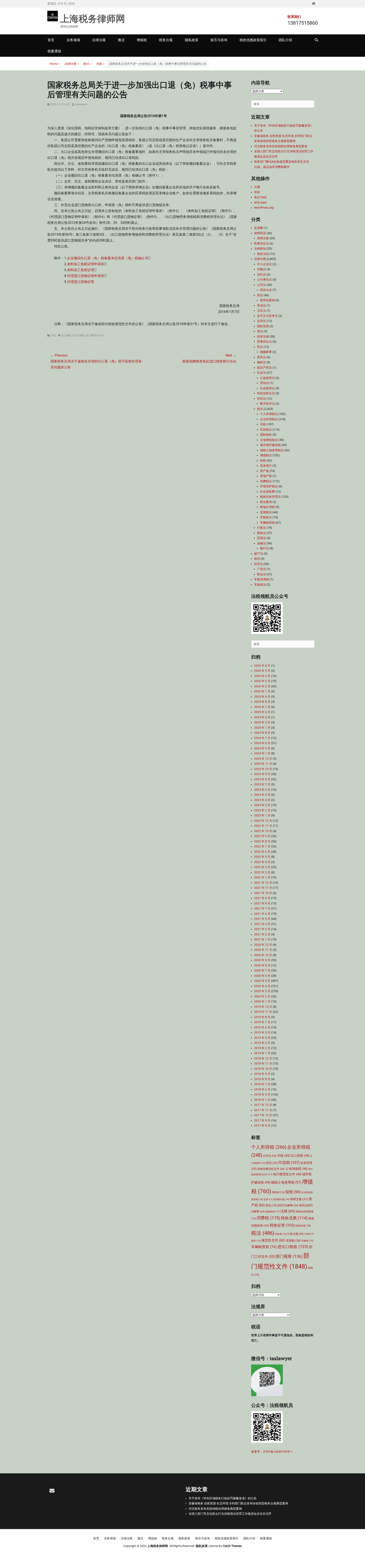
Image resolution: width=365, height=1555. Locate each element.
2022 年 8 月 (262, 841)
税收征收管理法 (270, 496)
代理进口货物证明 (80, 282)
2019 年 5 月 (262, 1032)
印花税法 (266, 429)
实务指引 (266, 465)
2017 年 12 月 (263, 1104)
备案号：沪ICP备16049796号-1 (272, 1451)
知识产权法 (264, 367)
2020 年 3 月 (262, 991)
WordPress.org (264, 207)
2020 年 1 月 (262, 1001)
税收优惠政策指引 (253, 40)
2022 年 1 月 (262, 877)
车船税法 (266, 517)
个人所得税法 (269, 414)
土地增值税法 (269, 440)
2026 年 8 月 (262, 665)
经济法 (258, 564)
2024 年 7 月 (262, 738)
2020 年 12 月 (263, 944)
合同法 (261, 321)
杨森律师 (273, 1211)
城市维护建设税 (270, 445)
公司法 (261, 284)
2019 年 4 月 (262, 1037)
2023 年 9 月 (262, 774)
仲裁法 (261, 269)
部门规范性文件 (95, 335)
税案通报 (54, 51)
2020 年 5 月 (262, 980)
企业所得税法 (269, 419)
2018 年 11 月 (263, 1063)
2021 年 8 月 (262, 903)
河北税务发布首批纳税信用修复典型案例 (280, 146)
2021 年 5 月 (262, 918)
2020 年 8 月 (262, 965)
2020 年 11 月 (263, 949)
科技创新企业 (266, 393)
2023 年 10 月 (263, 769)
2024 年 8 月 (262, 732)
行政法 (261, 527)
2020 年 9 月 (262, 960)
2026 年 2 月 (262, 686)
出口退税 (66, 335)
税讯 (257, 558)
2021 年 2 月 (262, 934)
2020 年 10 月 (263, 955)
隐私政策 (191, 40)
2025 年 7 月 (262, 707)
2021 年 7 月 (262, 908)
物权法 (261, 362)
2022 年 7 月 (262, 846)
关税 (100, 63)
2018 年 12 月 (263, 1058)
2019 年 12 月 (263, 1006)
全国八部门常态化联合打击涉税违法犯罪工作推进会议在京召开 (230, 1513)
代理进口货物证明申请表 (85, 276)
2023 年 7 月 (262, 784)
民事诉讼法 (261, 243)
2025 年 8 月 (262, 701)
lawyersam (81, 104)
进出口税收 (78, 335)
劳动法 (261, 305)
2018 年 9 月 (262, 1073)
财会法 (261, 574)
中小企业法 (264, 264)
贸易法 (261, 538)
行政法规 (295, 1233)
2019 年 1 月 (262, 1053)
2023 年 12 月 (263, 758)
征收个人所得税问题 (276, 1199)
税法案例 (266, 502)
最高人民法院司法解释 (282, 1205)
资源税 (293, 1240)
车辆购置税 (267, 522)
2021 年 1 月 (262, 939)
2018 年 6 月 (262, 1089)
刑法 (260, 295)
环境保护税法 (269, 486)
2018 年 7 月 (262, 1084)
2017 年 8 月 (262, 1125)
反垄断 (258, 228)
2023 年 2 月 (262, 810)
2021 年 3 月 (262, 929)
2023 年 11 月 (263, 763)
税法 (87, 63)
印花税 (289, 1162)
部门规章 (289, 1256)
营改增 (281, 1234)
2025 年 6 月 (262, 712)
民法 (260, 347)
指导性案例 (267, 300)
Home (54, 63)
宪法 (260, 331)
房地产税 (266, 476)
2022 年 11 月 (263, 825)
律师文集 (263, 238)
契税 (263, 460)
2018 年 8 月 (262, 1079)
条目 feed (260, 197)
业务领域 (73, 40)
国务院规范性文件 (271, 1168)
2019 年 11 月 (263, 1011)
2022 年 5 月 (262, 856)
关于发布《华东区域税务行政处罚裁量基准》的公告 (223, 1498)
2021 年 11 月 (263, 887)
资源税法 (266, 512)
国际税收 (266, 434)
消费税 (268, 1217)
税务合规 (166, 40)
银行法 (264, 548)
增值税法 (266, 455)
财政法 (261, 533)
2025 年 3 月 (262, 722)
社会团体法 (267, 388)
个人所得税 (268, 1147)
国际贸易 (263, 326)
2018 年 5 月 (262, 1094)
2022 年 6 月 (262, 851)
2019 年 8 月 (262, 1017)
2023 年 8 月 (262, 779)
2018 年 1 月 (262, 1099)
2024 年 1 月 (262, 753)
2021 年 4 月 (262, 924)
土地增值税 (296, 1169)
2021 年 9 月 (262, 898)
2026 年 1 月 (262, 691)
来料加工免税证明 (80, 270)
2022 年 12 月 (263, 820)
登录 (257, 192)
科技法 (261, 398)
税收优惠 (294, 1218)
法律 (287, 1211)
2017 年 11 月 (263, 1110)
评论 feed (260, 202)
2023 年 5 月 (262, 794)
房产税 (264, 471)
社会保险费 (267, 491)
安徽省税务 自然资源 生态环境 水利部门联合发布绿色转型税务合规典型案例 (238, 1503)
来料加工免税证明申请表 (85, 264)
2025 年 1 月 (262, 727)
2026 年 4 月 (262, 676)
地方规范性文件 (287, 1174)
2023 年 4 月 (262, 800)
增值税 (142, 40)
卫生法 (261, 310)
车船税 (307, 1240)
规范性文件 (273, 1240)
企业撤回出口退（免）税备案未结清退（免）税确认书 (107, 258)
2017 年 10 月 (263, 1115)
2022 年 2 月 (262, 872)
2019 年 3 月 (262, 1042)
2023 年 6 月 (262, 789)
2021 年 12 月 (263, 882)
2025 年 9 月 (262, 696)
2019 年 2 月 (262, 1048)
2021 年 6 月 (262, 913)
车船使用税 (261, 579)
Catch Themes (232, 1546)
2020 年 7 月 (262, 970)
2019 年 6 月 (262, 1027)
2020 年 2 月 (262, 996)
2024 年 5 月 (262, 748)
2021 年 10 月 (263, 893)
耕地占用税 (267, 507)
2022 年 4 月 (262, 862)
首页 (51, 40)
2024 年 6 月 (262, 743)
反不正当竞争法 (267, 315)
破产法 (258, 553)
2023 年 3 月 (262, 805)
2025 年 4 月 (262, 717)
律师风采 (260, 233)
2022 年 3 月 (262, 867)
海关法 (261, 357)
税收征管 (282, 1225)
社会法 (261, 372)
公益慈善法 (267, 378)
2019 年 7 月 (262, 1022)
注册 (257, 187)
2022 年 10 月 (263, 831)
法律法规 (99, 40)
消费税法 (266, 481)
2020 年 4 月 (262, 986)
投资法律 (263, 336)
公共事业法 (264, 279)
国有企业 (266, 290)
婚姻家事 (266, 352)
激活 (121, 40)
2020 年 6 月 (262, 975)
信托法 (261, 274)
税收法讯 (263, 253)
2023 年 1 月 (262, 815)
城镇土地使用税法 (272, 450)
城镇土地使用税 (286, 1182)
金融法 (261, 543)
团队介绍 (285, 40)
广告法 (261, 569)
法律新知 (260, 248)
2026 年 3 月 (262, 681)
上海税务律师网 (92, 18)
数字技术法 (267, 403)
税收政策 (303, 1225)
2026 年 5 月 (262, 670)
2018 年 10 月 (263, 1068)
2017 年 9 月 (262, 1120)
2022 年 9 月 (262, 836)
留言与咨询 (218, 40)
